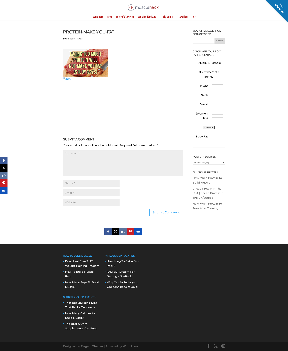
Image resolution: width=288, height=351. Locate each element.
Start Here (98, 17)
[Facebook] (108, 231)
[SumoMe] (138, 231)
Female (216, 63)
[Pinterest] (130, 231)
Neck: (204, 95)
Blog (109, 17)
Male (203, 63)
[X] (115, 231)
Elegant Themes (92, 346)
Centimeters (208, 72)
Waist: (204, 104)
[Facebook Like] (123, 231)
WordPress (130, 346)
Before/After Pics (125, 17)
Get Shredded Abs (147, 17)
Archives (184, 17)
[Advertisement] (123, 102)
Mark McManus (74, 38)
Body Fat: (202, 136)
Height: (203, 86)
